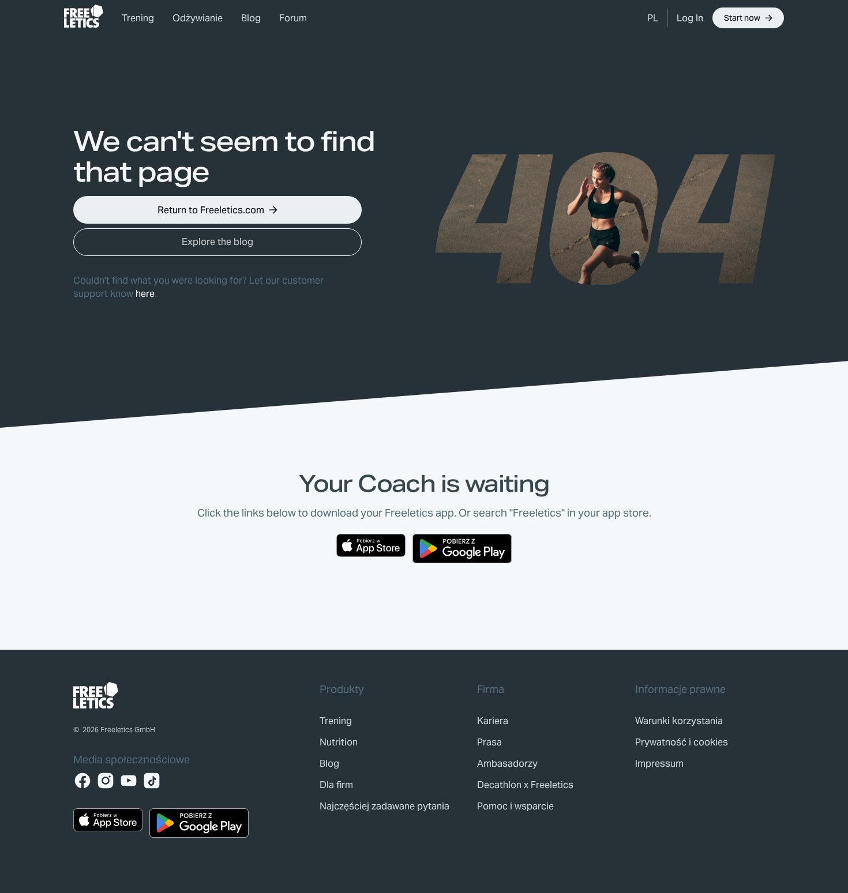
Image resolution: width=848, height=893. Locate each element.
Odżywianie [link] (197, 18)
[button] (652, 18)
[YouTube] (128, 780)
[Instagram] (105, 780)
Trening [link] (138, 18)
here (145, 294)
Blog (251, 18)
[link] (83, 16)
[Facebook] (82, 780)
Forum (293, 18)
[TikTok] (151, 780)
